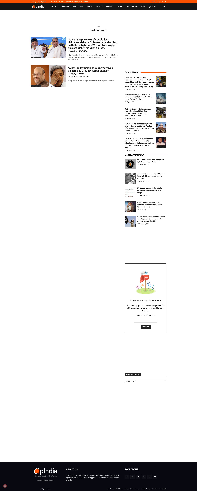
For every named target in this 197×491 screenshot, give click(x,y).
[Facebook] (152, 1)
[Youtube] (165, 1)
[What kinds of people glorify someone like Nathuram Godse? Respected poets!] (130, 206)
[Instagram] (154, 1)
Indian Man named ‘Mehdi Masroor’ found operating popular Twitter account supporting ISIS (151, 219)
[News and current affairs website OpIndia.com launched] (130, 164)
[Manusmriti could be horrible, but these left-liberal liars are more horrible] (130, 178)
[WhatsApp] (162, 1)
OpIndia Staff (72, 51)
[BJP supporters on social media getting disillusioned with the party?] (130, 192)
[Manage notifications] (5, 486)
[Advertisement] (145, 353)
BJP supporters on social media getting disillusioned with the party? (149, 190)
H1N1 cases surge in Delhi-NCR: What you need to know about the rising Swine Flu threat (138, 97)
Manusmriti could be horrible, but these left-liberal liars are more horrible (150, 176)
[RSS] (157, 1)
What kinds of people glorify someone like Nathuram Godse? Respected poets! (150, 204)
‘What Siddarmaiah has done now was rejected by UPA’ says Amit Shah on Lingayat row (90, 70)
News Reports (36, 57)
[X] (160, 1)
